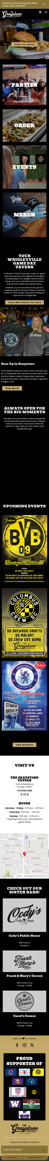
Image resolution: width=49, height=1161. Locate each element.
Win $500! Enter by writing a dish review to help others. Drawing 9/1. (19, 4)
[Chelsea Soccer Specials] (24, 697)
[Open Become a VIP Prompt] (44, 1149)
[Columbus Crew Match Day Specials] (24, 624)
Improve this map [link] (41, 876)
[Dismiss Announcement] (44, 4)
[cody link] (24, 915)
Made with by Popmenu (19, 1038)
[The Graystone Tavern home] (12, 14)
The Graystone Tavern (24, 1129)
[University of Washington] (15, 1104)
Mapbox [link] (19, 876)
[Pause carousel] (47, 57)
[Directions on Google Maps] (24, 856)
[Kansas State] (24, 1114)
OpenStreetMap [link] (29, 876)
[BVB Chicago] (34, 1092)
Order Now (12, 1157)
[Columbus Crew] (38, 1072)
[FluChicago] (31, 1104)
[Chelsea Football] (24, 1072)
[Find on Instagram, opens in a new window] (24, 795)
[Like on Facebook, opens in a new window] (21, 795)
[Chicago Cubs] (11, 1072)
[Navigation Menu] (45, 12)
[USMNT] (17, 1092)
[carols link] (24, 1001)
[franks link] (24, 961)
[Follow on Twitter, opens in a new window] (27, 795)
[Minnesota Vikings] (17, 1081)
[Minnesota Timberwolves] (31, 1081)
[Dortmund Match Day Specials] (24, 551)
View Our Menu (35, 1157)
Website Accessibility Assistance (24, 1142)
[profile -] (40, 12)
